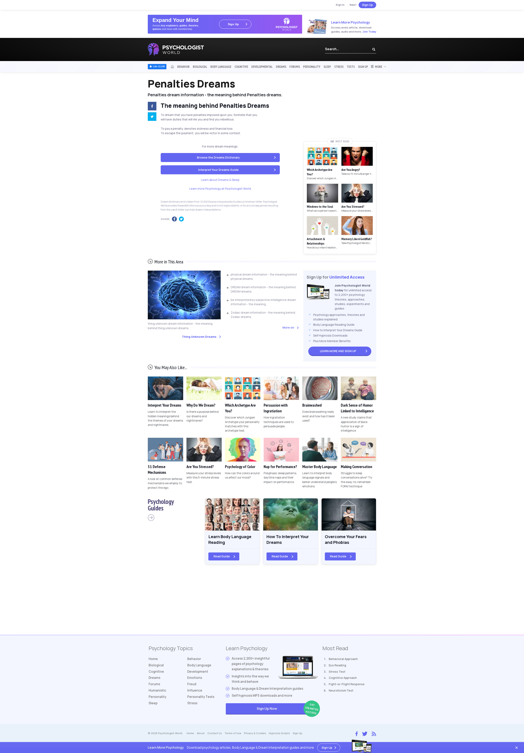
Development (197, 671)
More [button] (378, 67)
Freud (191, 684)
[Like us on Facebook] (356, 733)
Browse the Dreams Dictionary (218, 157)
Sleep (327, 67)
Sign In (340, 5)
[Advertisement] (339, 108)
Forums (294, 67)
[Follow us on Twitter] (365, 733)
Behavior (183, 67)
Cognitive (241, 67)
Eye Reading (337, 665)
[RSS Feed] (374, 733)
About (201, 733)
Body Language (220, 67)
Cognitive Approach (343, 678)
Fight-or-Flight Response (347, 684)
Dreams (281, 67)
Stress (338, 67)
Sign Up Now (287, 708)
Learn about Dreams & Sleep (220, 180)
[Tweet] (151, 117)
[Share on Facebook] (151, 107)
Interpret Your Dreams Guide (218, 170)
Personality (311, 67)
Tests (351, 67)
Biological (200, 67)
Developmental (262, 67)
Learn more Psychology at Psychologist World (220, 189)
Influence (194, 690)
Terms (233, 733)
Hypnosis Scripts (279, 733)
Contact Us (214, 733)
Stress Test (337, 672)
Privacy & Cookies (255, 733)
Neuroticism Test (341, 690)
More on (288, 327)
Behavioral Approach (343, 659)
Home (153, 659)
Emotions (194, 678)
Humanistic (157, 690)
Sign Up (367, 5)
